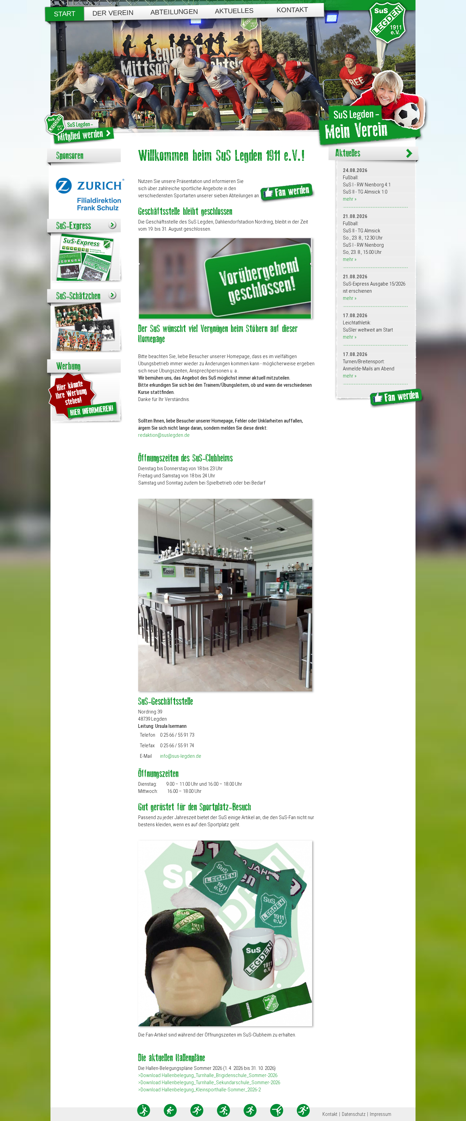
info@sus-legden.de (180, 756)
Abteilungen (174, 11)
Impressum (380, 1114)
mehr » (349, 199)
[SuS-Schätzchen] (79, 295)
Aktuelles (234, 11)
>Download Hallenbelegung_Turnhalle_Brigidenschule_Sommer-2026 (207, 1075)
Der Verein (112, 13)
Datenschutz (353, 1114)
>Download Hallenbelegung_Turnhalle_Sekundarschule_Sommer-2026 (209, 1082)
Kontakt (292, 10)
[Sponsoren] (70, 155)
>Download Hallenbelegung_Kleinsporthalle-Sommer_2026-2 (199, 1090)
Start (64, 14)
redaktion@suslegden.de (164, 435)
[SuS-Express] (75, 225)
